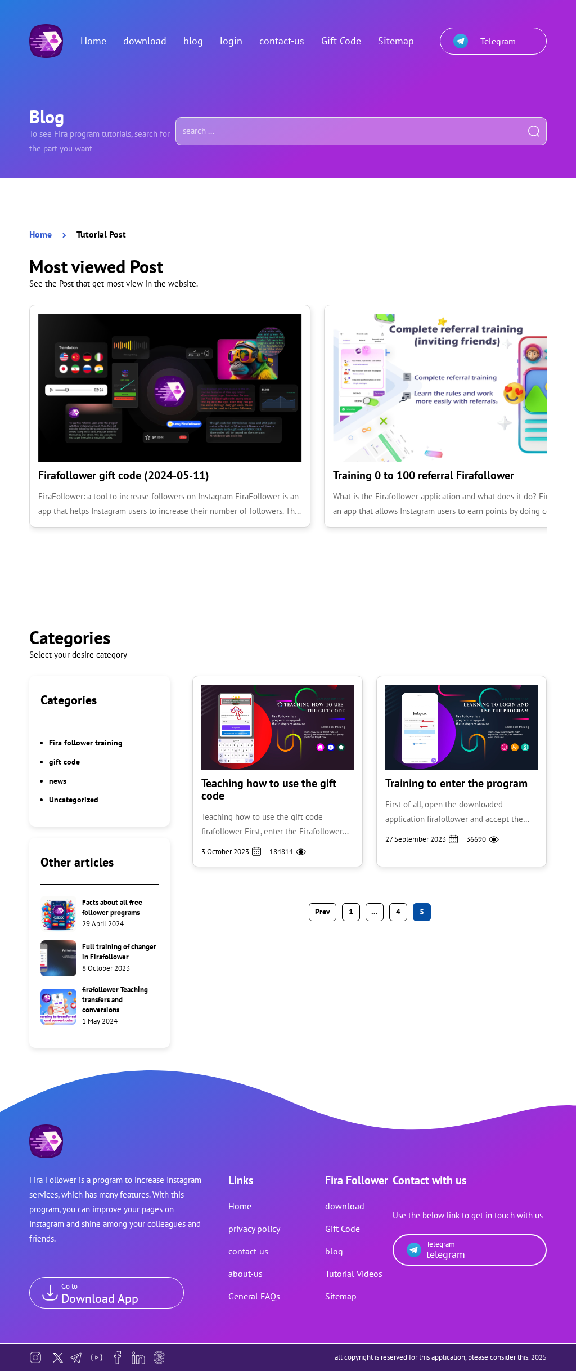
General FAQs (254, 1296)
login (231, 40)
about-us (245, 1273)
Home (93, 40)
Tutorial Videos (353, 1273)
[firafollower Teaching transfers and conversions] (99, 1006)
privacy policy (254, 1228)
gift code (64, 762)
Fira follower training (86, 743)
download (144, 40)
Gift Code (341, 40)
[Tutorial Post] (46, 41)
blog (193, 40)
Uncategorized (73, 799)
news (57, 781)
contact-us (281, 40)
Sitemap (396, 40)
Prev (322, 911)
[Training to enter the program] (461, 771)
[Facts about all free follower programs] (99, 914)
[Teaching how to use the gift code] (277, 771)
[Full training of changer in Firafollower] (99, 958)
